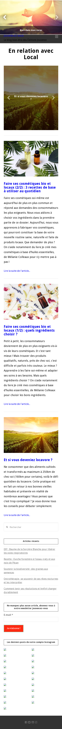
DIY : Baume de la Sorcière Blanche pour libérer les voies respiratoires (29, 551)
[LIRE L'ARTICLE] (31, 159)
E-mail (8, 614)
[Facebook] (26, 722)
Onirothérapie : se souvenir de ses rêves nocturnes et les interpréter (31, 580)
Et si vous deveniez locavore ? (28, 460)
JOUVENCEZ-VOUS (14, 36)
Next (55, 17)
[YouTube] (33, 722)
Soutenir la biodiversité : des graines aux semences (26, 571)
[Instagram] (36, 722)
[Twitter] (29, 722)
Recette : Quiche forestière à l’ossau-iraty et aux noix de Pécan (29, 561)
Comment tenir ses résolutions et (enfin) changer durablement (30, 590)
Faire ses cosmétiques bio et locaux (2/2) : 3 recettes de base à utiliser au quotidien (30, 187)
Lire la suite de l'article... (17, 270)
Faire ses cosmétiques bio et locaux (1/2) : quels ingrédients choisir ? (29, 330)
